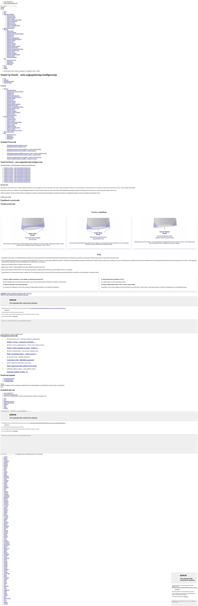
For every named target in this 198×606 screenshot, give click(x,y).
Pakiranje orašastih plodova (13, 54)
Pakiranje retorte (11, 51)
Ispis (5, 58)
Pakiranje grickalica (11, 53)
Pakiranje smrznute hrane (13, 50)
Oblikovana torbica (11, 24)
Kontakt (6, 68)
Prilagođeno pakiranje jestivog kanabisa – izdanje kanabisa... (21, 150)
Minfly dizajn (10, 31)
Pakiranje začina (11, 56)
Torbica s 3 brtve (11, 18)
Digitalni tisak (10, 63)
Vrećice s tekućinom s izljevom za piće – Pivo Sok (19, 293)
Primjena (6, 29)
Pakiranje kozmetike (12, 57)
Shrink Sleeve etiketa (9, 28)
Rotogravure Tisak (11, 60)
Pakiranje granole (11, 45)
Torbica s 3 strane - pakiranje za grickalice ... (21, 342)
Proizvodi (6, 80)
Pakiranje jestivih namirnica (13, 46)
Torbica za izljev (11, 22)
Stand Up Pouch (11, 15)
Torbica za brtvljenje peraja (13, 25)
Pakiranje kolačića (11, 43)
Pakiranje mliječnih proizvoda (14, 39)
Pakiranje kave (10, 35)
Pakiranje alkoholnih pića (13, 38)
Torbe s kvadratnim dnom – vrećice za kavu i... (22, 354)
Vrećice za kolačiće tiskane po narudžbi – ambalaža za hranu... (22, 158)
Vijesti (5, 67)
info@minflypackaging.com (10, 394)
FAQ (5, 65)
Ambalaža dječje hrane (12, 47)
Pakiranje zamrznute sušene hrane (15, 49)
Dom (5, 11)
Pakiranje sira (10, 42)
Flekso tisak (10, 61)
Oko (5, 13)
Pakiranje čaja (10, 36)
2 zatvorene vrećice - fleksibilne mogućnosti (20, 360)
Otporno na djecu (11, 26)
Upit (2, 386)
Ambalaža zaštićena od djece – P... (17, 372)
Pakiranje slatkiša (11, 40)
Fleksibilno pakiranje (9, 14)
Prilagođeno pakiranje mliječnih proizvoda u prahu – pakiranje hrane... (24, 154)
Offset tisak (9, 64)
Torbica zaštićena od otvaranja (14, 20)
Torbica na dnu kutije (12, 21)
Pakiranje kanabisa (11, 32)
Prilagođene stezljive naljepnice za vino (16, 146)
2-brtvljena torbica (11, 17)
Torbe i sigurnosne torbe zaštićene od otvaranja (16, 295)
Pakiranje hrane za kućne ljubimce (15, 33)
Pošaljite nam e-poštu (6, 197)
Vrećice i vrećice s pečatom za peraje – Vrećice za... (22, 348)
